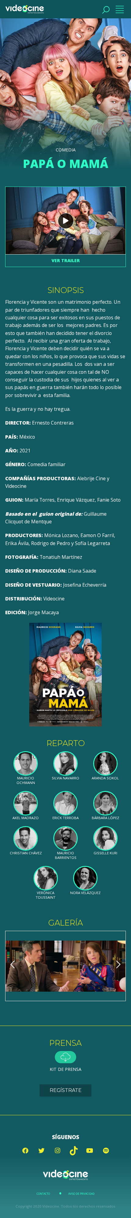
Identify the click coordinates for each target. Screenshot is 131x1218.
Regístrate (66, 1090)
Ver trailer (65, 260)
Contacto (43, 1194)
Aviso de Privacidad (81, 1194)
